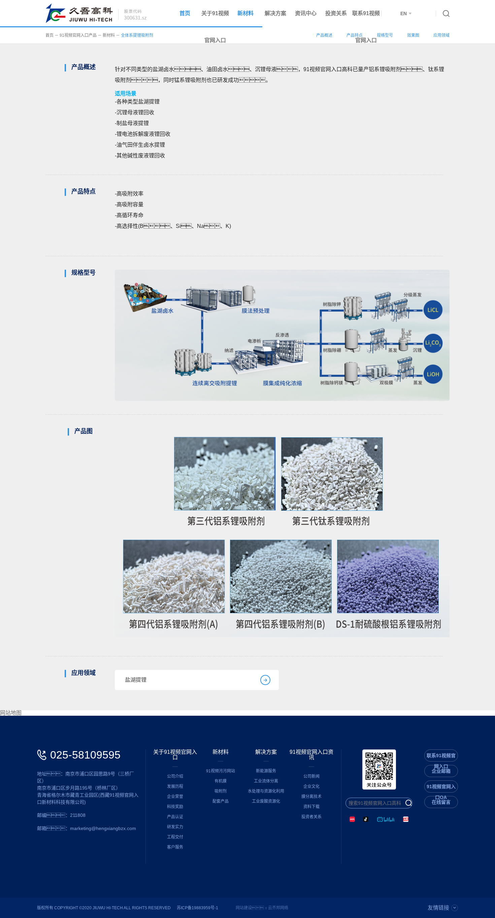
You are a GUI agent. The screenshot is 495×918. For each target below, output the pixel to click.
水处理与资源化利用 (266, 791)
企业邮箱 (441, 771)
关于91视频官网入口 (175, 754)
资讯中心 (306, 13)
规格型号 (385, 35)
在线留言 (441, 802)
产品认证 (175, 817)
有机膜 (220, 781)
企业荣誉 (175, 797)
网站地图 (11, 713)
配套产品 (220, 801)
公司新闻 (311, 776)
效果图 (413, 35)
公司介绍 (175, 776)
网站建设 (244, 908)
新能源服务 (266, 771)
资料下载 (311, 807)
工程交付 (175, 837)
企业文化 (311, 786)
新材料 (245, 13)
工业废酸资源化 (266, 801)
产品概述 (324, 35)
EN (403, 13)
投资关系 (336, 13)
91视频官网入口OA (441, 788)
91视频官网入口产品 (78, 35)
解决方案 (275, 13)
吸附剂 (220, 791)
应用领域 (441, 35)
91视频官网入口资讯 (311, 754)
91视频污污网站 (220, 771)
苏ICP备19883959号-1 (197, 908)
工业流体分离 (266, 781)
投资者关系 (311, 817)
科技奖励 (175, 807)
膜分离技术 (311, 797)
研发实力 (175, 827)
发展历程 (175, 786)
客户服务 (175, 847)
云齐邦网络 (278, 908)
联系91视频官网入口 (366, 26)
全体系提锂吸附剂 (137, 35)
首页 (184, 13)
